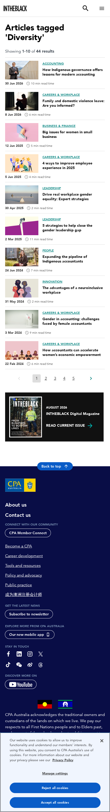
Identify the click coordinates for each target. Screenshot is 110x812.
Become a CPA (18, 546)
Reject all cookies (55, 788)
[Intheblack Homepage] (15, 8)
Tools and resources (23, 566)
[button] (90, 377)
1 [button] (37, 378)
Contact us (18, 515)
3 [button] (55, 378)
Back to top (51, 466)
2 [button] (46, 378)
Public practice (18, 585)
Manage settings (55, 773)
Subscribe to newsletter (29, 614)
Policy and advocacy (23, 575)
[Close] (101, 740)
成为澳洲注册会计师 (23, 595)
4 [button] (64, 378)
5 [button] (73, 378)
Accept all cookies (55, 802)
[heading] (55, 103)
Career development (24, 556)
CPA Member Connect (28, 533)
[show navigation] (102, 8)
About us (16, 505)
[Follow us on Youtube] (20, 684)
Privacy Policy (62, 760)
